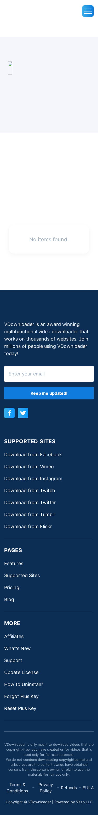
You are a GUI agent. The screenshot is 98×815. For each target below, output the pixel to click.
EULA (88, 787)
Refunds (69, 787)
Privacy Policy (45, 787)
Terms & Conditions (17, 787)
